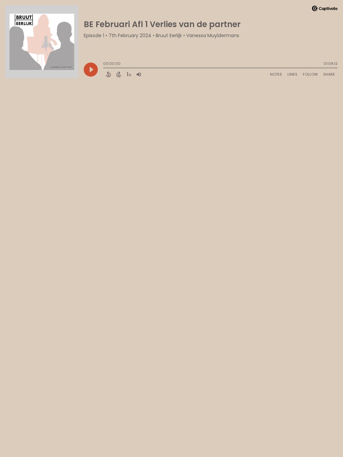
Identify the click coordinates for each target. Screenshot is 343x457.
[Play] (91, 70)
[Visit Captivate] (325, 9)
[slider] (105, 68)
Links (292, 74)
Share (329, 74)
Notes (276, 74)
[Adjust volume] (139, 74)
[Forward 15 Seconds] (119, 74)
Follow (310, 74)
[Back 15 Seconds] (108, 74)
